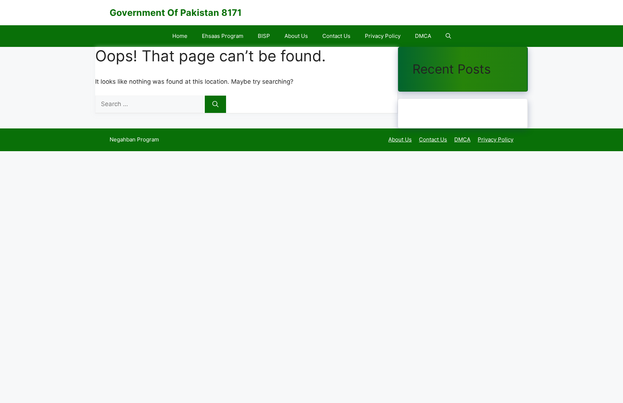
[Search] (215, 104)
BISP (264, 35)
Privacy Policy (383, 35)
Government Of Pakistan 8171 (176, 12)
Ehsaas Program (222, 35)
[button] (448, 36)
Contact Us (336, 35)
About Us (296, 35)
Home (179, 35)
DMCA (423, 35)
